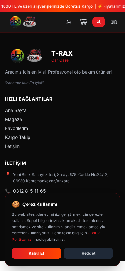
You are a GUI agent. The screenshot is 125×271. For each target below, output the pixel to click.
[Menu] (114, 22)
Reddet (89, 253)
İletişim (12, 146)
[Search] (69, 22)
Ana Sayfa (16, 110)
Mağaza (13, 119)
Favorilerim (16, 128)
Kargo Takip (17, 137)
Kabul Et (36, 253)
